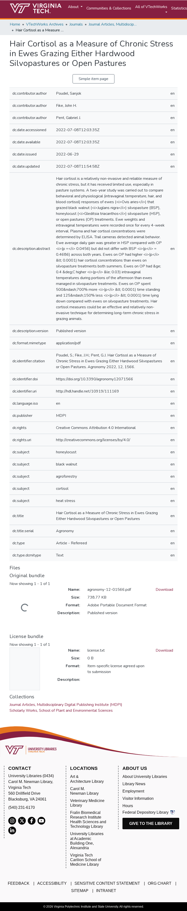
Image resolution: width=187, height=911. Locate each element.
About (74, 6)
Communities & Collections (108, 8)
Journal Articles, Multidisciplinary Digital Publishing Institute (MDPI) (113, 24)
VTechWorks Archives (45, 24)
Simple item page (93, 79)
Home (15, 24)
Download (164, 589)
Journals (76, 24)
